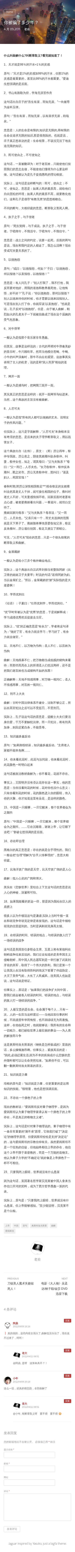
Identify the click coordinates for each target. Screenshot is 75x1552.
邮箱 (7, 1463)
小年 (15, 1378)
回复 (67, 1321)
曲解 (53, 1225)
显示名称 (9, 1449)
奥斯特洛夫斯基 (39, 1225)
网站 (6, 1477)
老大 (24, 1353)
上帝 (7, 1225)
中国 (16, 1225)
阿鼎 (15, 1323)
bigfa (54, 1543)
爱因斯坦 (9, 1231)
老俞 (27, 29)
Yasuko (37, 1543)
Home (9, 12)
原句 (25, 1225)
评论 (7, 1491)
